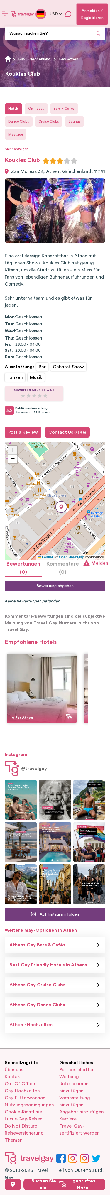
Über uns (14, 1069)
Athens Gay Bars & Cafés (37, 945)
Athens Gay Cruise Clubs (37, 985)
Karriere (68, 1119)
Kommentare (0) (62, 568)
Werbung (69, 1076)
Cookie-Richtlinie (23, 1112)
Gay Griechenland (34, 59)
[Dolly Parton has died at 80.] (55, 800)
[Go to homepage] (22, 14)
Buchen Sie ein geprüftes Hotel (63, 1184)
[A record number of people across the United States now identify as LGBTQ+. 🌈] (89, 842)
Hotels (13, 108)
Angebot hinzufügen (81, 1112)
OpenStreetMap (71, 556)
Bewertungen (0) (23, 568)
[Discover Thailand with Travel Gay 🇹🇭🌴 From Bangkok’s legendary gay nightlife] (89, 800)
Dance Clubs (18, 121)
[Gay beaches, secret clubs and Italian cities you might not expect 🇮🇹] (21, 800)
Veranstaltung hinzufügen (74, 1101)
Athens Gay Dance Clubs (37, 1004)
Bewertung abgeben (55, 586)
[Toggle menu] (5, 14)
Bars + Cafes (64, 108)
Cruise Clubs (48, 121)
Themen (14, 1140)
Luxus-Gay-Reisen (24, 1119)
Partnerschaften (77, 1069)
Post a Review (23, 432)
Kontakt (13, 1076)
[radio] (45, 160)
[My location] (13, 1184)
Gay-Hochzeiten (22, 1090)
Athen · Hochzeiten (31, 1024)
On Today (36, 108)
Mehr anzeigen (16, 149)
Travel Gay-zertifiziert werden (79, 1129)
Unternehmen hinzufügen (74, 1087)
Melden (98, 563)
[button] (61, 507)
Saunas (74, 121)
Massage (15, 134)
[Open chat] (68, 14)
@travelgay (34, 768)
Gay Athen (68, 59)
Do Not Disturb (21, 1126)
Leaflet (47, 556)
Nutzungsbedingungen (28, 1105)
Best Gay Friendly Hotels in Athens (48, 965)
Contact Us (60, 432)
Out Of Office (20, 1083)
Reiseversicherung (24, 1133)
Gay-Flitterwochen (25, 1098)
